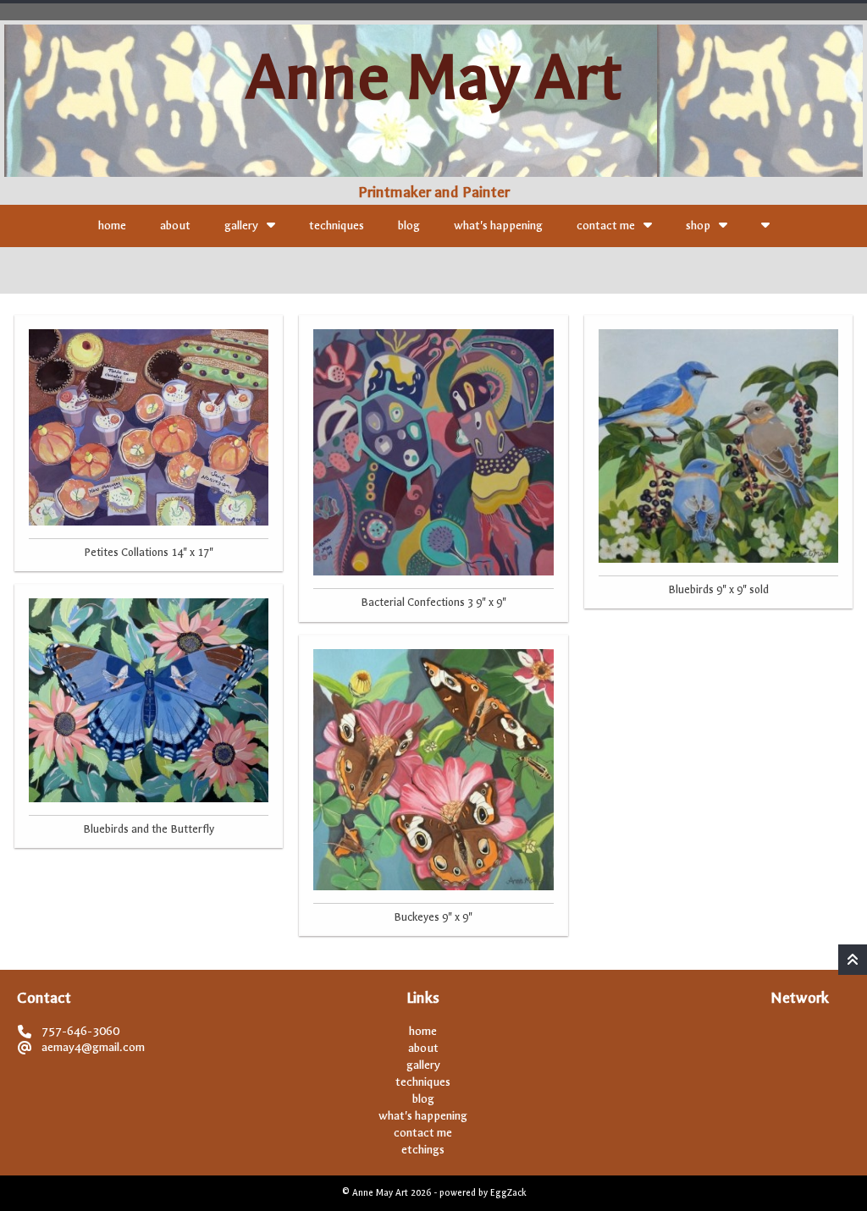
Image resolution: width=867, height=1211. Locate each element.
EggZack (508, 1192)
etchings (423, 1149)
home (112, 225)
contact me (606, 225)
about (175, 225)
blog (409, 225)
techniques (336, 225)
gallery (241, 225)
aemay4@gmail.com (93, 1047)
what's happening (498, 225)
